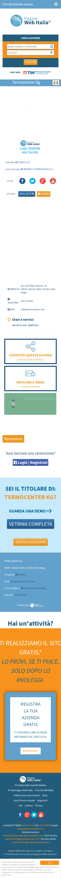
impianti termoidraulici (38, 169)
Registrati (42, 800)
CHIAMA (44, 194)
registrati (30, 751)
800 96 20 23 (28, 825)
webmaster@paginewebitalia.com (22, 838)
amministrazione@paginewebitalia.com (23, 835)
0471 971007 (20, 594)
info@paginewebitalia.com (30, 828)
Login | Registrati (32, 462)
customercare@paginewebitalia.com (30, 842)
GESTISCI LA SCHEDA (31, 542)
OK (49, 862)
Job (20, 805)
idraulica (23, 162)
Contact (29, 805)
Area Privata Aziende (24, 800)
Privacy (39, 805)
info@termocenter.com (23, 581)
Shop (44, 795)
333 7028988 (45, 825)
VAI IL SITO (25, 194)
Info (9, 875)
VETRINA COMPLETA (30, 524)
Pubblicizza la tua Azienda (27, 795)
